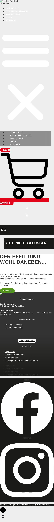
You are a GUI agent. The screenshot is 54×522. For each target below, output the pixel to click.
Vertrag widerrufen (27, 341)
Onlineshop (13, 14)
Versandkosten (44, 505)
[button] (25, 76)
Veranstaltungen (17, 11)
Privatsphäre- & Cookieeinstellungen (21, 361)
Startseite (12, 8)
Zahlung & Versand (13, 325)
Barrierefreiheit (11, 358)
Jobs (9, 17)
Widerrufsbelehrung (14, 328)
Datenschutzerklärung (15, 355)
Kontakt (11, 20)
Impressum (10, 352)
